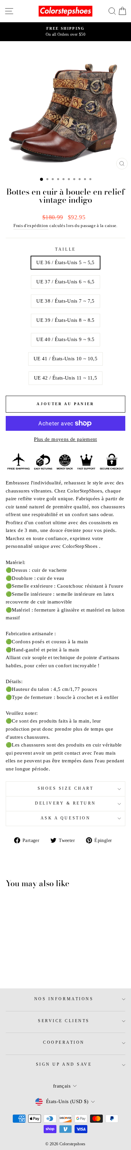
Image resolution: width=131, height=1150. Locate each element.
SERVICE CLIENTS (64, 1021)
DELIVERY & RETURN (65, 803)
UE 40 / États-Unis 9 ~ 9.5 (65, 339)
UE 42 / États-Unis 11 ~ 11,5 (65, 378)
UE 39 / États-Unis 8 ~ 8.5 (65, 320)
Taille (65, 249)
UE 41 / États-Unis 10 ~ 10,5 (65, 358)
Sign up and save (64, 1064)
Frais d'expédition (30, 225)
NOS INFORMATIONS (64, 999)
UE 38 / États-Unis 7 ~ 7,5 (65, 301)
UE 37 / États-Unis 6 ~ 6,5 (65, 281)
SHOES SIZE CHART (66, 788)
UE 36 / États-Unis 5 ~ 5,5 (65, 262)
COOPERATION (64, 1042)
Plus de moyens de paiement (65, 439)
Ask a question (65, 818)
